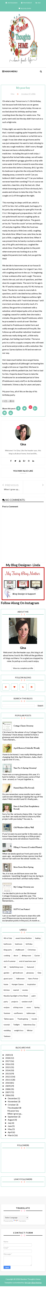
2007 (7, 1092)
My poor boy (13, 1110)
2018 (7, 1058)
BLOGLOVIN (26, 8)
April (10, 1132)
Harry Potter (33, 978)
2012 (7, 1076)
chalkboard (19, 950)
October (12, 1104)
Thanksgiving (22, 1019)
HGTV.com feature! (22, 909)
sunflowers (18, 1013)
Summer (7, 1013)
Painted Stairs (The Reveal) (24, 788)
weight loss (18, 1030)
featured (30, 967)
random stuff (27, 1001)
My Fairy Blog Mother (33, 1282)
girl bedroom (18, 973)
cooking (7, 955)
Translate (22, 1221)
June (10, 1126)
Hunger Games (18, 984)
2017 (7, 1061)
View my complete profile (23, 668)
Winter (30, 1030)
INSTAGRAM (13, 3)
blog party (8, 950)
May (10, 1129)
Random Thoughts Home (30, 1279)
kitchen (7, 990)
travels (34, 1019)
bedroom (18, 944)
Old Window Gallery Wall (24, 827)
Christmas (32, 950)
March (11, 1135)
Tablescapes (9, 1019)
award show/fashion (24, 938)
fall (5, 967)
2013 (7, 1073)
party (6, 1001)
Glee (39, 973)
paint (34, 996)
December (13, 1098)
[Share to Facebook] (10, 401)
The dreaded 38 (14, 1107)
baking (38, 938)
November (13, 1101)
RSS (39, 3)
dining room (26, 955)
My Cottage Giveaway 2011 (24, 887)
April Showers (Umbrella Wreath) (27, 748)
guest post (8, 978)
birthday (29, 944)
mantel (16, 990)
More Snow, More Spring (23, 867)
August (11, 1119)
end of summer (10, 961)
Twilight (16, 1025)
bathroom (8, 944)
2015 (7, 1067)
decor (16, 955)
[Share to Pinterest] (13, 401)
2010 (7, 1083)
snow (28, 1007)
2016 (7, 1064)
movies (25, 990)
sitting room (18, 1007)
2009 (7, 1086)
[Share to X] (8, 401)
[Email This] (3, 401)
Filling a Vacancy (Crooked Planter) (28, 847)
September (13, 1116)
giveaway (30, 973)
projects (15, 1001)
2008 (7, 1089)
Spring (36, 1007)
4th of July (8, 938)
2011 (7, 1079)
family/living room (16, 967)
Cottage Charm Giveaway (23, 726)
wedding (7, 1030)
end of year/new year (27, 961)
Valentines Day (29, 1025)
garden (6, 973)
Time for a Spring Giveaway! (25, 768)
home (6, 984)
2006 (7, 1095)
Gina (23, 648)
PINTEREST (27, 3)
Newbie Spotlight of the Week (16, 996)
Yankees (7, 1036)
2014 (7, 1070)
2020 (7, 1055)
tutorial (7, 1025)
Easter (37, 955)
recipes (7, 1007)
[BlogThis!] (6, 401)
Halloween (20, 978)
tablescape (30, 1013)
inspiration (31, 984)
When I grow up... (14, 1113)
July (10, 1123)
